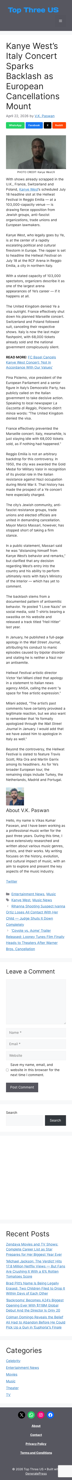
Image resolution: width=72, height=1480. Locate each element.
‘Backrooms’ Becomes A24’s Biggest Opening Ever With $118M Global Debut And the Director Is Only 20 (35, 1305)
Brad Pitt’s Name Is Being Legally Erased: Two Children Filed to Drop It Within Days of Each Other (35, 1288)
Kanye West (28, 189)
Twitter (11, 881)
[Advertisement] (36, 1178)
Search (11, 1113)
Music (51, 894)
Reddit (59, 125)
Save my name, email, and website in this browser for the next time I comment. (35, 1070)
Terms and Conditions (36, 1453)
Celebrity (13, 1361)
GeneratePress (36, 1473)
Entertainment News (27, 894)
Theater (12, 1388)
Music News (42, 900)
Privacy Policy (36, 1444)
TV (8, 1395)
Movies (11, 1374)
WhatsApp (15, 125)
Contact (36, 1435)
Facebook (34, 125)
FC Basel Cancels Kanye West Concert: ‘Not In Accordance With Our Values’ (31, 362)
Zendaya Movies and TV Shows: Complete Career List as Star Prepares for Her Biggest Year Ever (34, 1249)
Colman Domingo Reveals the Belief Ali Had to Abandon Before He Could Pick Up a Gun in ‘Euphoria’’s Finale (35, 1322)
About (36, 1426)
